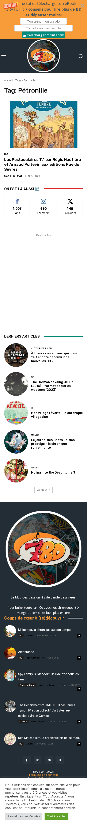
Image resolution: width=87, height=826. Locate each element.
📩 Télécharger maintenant (43, 35)
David (29, 635)
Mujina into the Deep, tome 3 (53, 472)
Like (17, 199)
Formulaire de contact (43, 774)
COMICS (23, 721)
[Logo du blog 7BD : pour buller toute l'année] (43, 56)
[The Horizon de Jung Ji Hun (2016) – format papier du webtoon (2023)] (16, 384)
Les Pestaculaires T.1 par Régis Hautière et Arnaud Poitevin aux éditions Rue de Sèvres (42, 164)
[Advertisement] (43, 281)
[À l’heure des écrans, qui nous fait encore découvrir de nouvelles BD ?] (16, 355)
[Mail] (49, 760)
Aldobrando (26, 652)
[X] (60, 760)
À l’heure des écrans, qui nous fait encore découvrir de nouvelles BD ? (54, 357)
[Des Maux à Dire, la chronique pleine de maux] (10, 739)
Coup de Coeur (27, 685)
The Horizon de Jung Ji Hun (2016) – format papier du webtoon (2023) (52, 386)
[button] (43, 19)
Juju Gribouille (35, 657)
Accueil (8, 80)
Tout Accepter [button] (56, 816)
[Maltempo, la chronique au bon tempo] (10, 631)
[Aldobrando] (10, 653)
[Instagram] (38, 760)
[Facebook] (27, 760)
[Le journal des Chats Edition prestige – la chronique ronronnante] (16, 442)
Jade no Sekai (47, 685)
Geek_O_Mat (13, 176)
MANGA (35, 435)
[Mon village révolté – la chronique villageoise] (16, 413)
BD (6, 153)
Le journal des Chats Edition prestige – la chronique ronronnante (53, 444)
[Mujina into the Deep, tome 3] (16, 470)
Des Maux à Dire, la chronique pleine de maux (49, 738)
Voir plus (42, 490)
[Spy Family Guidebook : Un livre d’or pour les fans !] (10, 675)
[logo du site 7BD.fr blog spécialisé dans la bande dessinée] (43, 549)
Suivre (43, 199)
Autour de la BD (41, 348)
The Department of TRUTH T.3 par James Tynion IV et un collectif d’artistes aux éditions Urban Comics (46, 710)
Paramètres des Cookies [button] (24, 816)
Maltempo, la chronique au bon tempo (44, 630)
